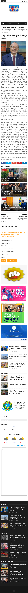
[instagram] (22, 1)
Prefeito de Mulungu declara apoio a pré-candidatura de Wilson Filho (17, 565)
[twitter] (24, 1)
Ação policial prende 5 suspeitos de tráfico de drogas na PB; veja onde (16, 572)
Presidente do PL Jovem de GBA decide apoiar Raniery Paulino (18, 383)
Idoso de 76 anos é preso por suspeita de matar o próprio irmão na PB (17, 553)
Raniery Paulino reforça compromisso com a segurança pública (14, 192)
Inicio (3, 23)
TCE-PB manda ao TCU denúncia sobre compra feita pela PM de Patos (18, 356)
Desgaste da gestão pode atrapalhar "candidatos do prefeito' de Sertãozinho (16, 377)
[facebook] (26, 1)
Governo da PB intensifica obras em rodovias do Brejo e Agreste (12, 177)
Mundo (10, 32)
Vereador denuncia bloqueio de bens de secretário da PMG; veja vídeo (17, 580)
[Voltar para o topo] (14, 591)
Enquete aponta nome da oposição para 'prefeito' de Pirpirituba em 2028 (16, 391)
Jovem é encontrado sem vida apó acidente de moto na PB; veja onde (17, 537)
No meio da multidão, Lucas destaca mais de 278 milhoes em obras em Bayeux (17, 364)
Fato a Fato (19, 588)
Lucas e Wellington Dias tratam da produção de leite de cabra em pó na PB (13, 206)
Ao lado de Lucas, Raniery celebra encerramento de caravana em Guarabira (16, 545)
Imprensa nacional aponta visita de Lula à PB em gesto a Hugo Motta (18, 348)
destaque (6, 32)
